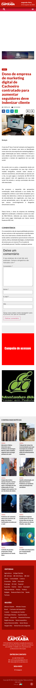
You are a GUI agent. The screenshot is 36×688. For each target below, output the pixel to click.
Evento (14, 587)
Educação (21, 581)
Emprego (7, 584)
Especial (20, 584)
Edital (14, 581)
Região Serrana (9, 620)
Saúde (27, 592)
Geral (20, 587)
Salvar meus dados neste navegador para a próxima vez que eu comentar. (17, 313)
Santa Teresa (24, 623)
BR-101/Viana (18, 576)
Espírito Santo (22, 615)
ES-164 (14, 584)
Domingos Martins (10, 615)
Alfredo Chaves (21, 606)
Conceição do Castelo (18, 612)
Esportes (7, 587)
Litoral (6, 617)
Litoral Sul (13, 617)
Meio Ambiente (9, 589)
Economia (7, 581)
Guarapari (26, 587)
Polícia (18, 589)
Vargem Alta (8, 625)
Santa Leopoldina (21, 620)
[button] (32, 9)
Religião (6, 592)
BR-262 (26, 576)
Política (24, 589)
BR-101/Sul (8, 576)
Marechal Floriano (24, 617)
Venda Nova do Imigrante (22, 625)
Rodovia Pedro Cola (17, 592)
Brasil (6, 609)
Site (4, 304)
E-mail (6, 296)
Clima (6, 578)
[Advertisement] (18, 30)
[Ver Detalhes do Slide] (18, 55)
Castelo (6, 612)
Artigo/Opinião (18, 573)
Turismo (7, 595)
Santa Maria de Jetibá (11, 623)
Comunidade (14, 578)
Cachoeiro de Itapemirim (17, 609)
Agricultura (8, 573)
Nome (6, 289)
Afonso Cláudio (9, 606)
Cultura (22, 578)
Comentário (8, 266)
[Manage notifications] (31, 684)
